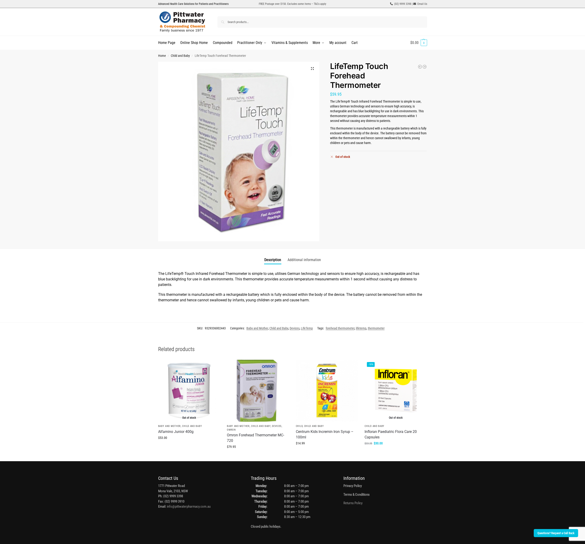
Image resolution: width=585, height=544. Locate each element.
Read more (189, 447)
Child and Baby (180, 56)
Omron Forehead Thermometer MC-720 (255, 438)
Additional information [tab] (304, 260)
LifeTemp (307, 328)
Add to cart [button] (258, 456)
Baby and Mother (257, 328)
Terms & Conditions (356, 494)
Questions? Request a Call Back (555, 533)
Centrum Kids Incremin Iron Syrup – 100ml (325, 434)
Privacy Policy (352, 486)
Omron (231, 429)
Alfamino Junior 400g (176, 431)
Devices (295, 328)
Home (162, 56)
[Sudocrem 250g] (424, 66)
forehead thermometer (340, 328)
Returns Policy (352, 503)
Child (299, 426)
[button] (418, 43)
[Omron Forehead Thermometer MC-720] (420, 66)
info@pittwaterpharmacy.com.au (189, 506)
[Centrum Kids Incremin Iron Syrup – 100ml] (327, 391)
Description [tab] (272, 260)
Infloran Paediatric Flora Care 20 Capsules (391, 434)
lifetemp (361, 328)
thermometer (376, 328)
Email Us (422, 4)
